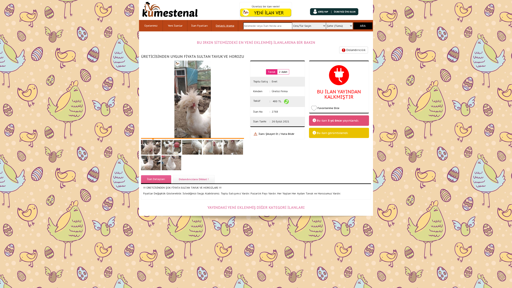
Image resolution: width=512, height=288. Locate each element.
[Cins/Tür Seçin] (309, 24)
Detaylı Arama (225, 25)
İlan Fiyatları (199, 25)
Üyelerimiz (151, 25)
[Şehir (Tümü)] (339, 24)
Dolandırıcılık (355, 50)
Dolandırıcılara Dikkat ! (194, 179)
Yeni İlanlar (175, 25)
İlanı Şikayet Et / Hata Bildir (276, 134)
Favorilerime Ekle (328, 108)
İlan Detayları (156, 179)
